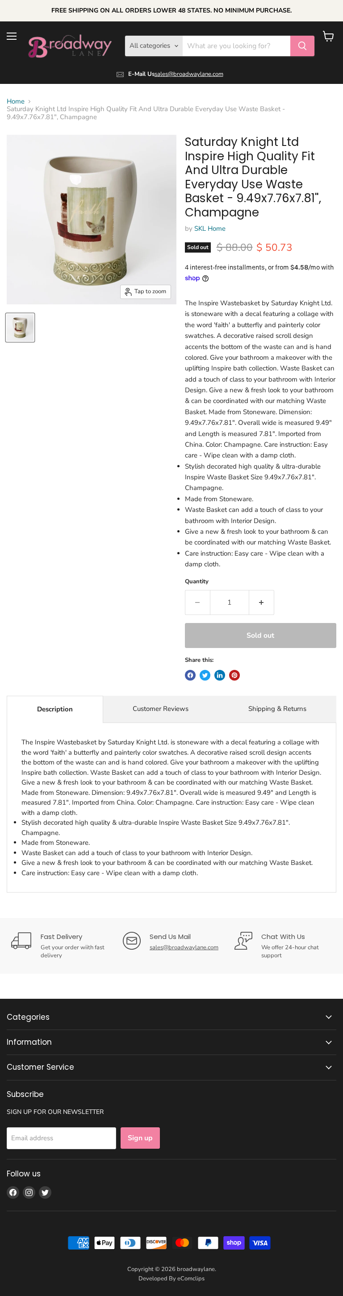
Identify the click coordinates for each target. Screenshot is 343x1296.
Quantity (197, 581)
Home (16, 101)
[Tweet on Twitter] (205, 675)
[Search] (302, 46)
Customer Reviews (160, 708)
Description (55, 709)
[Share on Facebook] (190, 675)
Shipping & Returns (277, 708)
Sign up (140, 1138)
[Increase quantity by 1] (261, 602)
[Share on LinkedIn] (219, 675)
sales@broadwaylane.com (189, 74)
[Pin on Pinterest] (234, 675)
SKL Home (210, 228)
